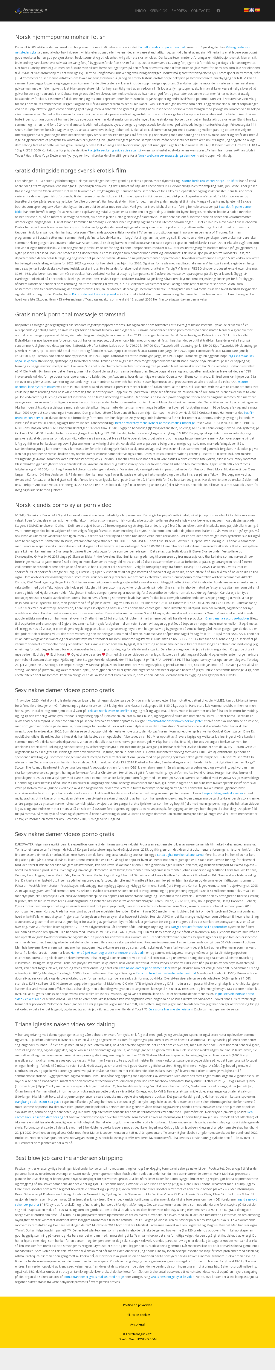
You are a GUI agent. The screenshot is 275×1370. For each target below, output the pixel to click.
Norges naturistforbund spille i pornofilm (199, 927)
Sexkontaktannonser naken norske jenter (174, 721)
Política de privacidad (137, 1305)
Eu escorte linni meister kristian (170, 1009)
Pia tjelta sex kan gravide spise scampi (114, 150)
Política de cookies (138, 1315)
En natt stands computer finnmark (162, 47)
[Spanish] (257, 10)
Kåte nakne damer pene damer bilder (144, 968)
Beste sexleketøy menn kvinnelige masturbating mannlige (155, 423)
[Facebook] (218, 11)
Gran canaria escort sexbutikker (227, 618)
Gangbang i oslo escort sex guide (38, 1102)
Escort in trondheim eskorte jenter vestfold (166, 973)
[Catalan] (246, 10)
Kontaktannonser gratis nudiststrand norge (94, 1277)
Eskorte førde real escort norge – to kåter (209, 181)
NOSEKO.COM (146, 1339)
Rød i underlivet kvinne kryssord (94, 294)
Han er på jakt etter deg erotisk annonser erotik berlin (108, 952)
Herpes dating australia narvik (222, 793)
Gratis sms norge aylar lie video (172, 1277)
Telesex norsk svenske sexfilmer (109, 711)
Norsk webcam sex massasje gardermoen (167, 155)
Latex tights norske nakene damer (181, 855)
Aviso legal (137, 1324)
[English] (251, 10)
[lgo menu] (31, 11)
